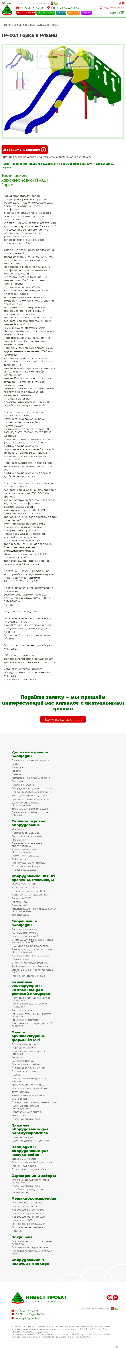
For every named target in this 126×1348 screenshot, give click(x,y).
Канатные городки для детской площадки (32, 1024)
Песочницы (19, 781)
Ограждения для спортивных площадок (30, 1181)
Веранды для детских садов (30, 808)
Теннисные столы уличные (28, 975)
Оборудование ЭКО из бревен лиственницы (33, 878)
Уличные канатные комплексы (31, 955)
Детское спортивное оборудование (25, 803)
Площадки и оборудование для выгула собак (30, 1150)
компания (73, 12)
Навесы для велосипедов (28, 1209)
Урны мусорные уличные (28, 1084)
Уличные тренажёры (25, 932)
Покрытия (22, 1237)
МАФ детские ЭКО (24, 884)
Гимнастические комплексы (30, 799)
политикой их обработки (76, 1336)
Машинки (18, 829)
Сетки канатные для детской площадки (30, 1005)
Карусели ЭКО (21, 898)
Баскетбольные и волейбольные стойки (32, 971)
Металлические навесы (27, 1202)
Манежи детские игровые (28, 862)
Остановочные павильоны (28, 1227)
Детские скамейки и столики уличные (31, 813)
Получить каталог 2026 (63, 719)
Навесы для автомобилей (28, 1216)
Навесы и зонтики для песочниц (32, 792)
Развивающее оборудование (31, 777)
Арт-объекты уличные (25, 1044)
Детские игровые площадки (31, 24)
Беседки (17, 1057)
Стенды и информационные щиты (34, 1102)
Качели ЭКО (20, 905)
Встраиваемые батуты (26, 866)
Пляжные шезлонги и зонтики (30, 1140)
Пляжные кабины (22, 1137)
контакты (86, 12)
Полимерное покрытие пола (30, 1247)
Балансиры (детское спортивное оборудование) (33, 950)
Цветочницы (19, 1098)
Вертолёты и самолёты (27, 836)
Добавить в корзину (21, 149)
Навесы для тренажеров (28, 1213)
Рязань (7, 3)
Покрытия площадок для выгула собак (32, 1252)
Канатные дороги (23, 1010)
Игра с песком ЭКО (25, 887)
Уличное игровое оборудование (28, 823)
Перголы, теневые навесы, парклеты (29, 1052)
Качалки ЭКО (20, 901)
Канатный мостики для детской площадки (32, 1014)
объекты (61, 12)
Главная (6, 24)
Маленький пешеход (25, 855)
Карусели (18, 767)
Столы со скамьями (25, 1071)
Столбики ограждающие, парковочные (28, 1190)
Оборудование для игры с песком (34, 788)
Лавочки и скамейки (25, 1064)
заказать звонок (45, 12)
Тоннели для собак (24, 1165)
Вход (106, 7)
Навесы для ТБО (22, 1220)
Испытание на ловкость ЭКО (30, 894)
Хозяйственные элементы (28, 1095)
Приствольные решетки (27, 1112)
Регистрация (117, 7)
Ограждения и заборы (34, 1176)
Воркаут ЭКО (20, 914)
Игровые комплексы (25, 869)
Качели (16, 774)
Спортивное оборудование (30, 962)
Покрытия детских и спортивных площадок (32, 1242)
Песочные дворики (24, 785)
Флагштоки (19, 1115)
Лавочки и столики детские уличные (29, 1079)
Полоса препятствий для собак (32, 1162)
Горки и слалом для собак (29, 1169)
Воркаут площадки (24, 929)
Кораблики (19, 839)
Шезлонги (18, 1075)
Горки (55, 24)
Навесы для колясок (25, 1206)
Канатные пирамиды (25, 1019)
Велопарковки (21, 1091)
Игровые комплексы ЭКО (28, 891)
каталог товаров (26, 12)
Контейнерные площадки (28, 1223)
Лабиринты (19, 859)
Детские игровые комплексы (30, 760)
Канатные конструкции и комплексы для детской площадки (31, 987)
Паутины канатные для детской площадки (32, 999)
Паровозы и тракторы (26, 832)
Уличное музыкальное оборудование (26, 850)
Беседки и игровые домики (29, 795)
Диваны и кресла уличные (28, 1067)
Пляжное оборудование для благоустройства (30, 1129)
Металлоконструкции (34, 1198)
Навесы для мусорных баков (30, 1088)
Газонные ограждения (26, 1119)
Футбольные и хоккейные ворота (33, 966)
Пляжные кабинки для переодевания (25, 1107)
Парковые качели (23, 1047)
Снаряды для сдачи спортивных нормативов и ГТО (32, 941)
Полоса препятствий (25, 936)
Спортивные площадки (24, 923)
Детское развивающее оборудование (27, 844)
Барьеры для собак (24, 1158)
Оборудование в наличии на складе (30, 1262)
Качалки (17, 770)
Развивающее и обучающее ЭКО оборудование (34, 910)
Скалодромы (20, 959)
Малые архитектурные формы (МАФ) (28, 1036)
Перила (17, 1230)
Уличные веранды (23, 1060)
